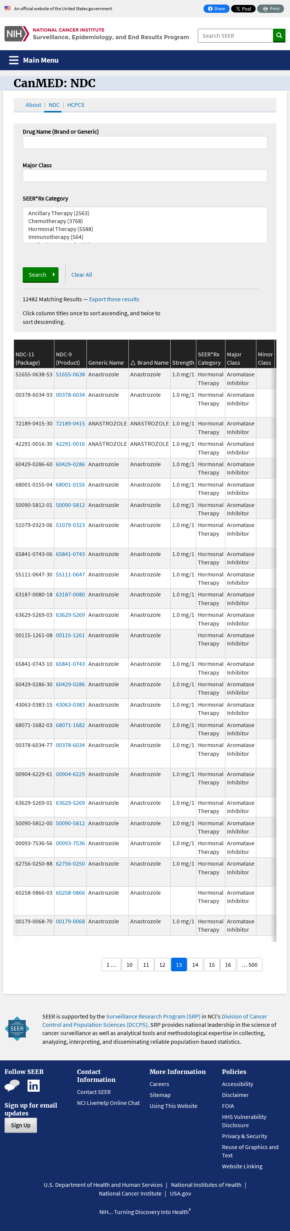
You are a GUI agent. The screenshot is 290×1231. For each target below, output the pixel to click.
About (33, 104)
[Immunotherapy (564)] (145, 237)
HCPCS (76, 104)
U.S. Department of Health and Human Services (103, 1184)
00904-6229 (70, 774)
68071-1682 (70, 725)
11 (146, 964)
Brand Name (153, 362)
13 (179, 964)
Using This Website (173, 1105)
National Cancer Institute (130, 1193)
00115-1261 (70, 635)
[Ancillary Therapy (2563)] (145, 213)
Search (37, 274)
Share (219, 9)
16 (228, 964)
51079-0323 (70, 524)
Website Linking (242, 1166)
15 (212, 964)
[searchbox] (27, 174)
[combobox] (145, 175)
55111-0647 (70, 574)
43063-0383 (70, 704)
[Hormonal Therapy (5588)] (145, 229)
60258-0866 (70, 892)
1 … (111, 964)
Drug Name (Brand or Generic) (61, 131)
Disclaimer (235, 1095)
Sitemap (160, 1095)
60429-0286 (70, 464)
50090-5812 (70, 504)
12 (162, 964)
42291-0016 (70, 443)
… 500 (250, 964)
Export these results (114, 299)
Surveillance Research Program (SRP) (153, 1016)
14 (195, 964)
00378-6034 (70, 394)
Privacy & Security (244, 1136)
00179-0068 (70, 921)
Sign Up (21, 1125)
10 (129, 964)
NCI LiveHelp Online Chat (108, 1102)
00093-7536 (70, 843)
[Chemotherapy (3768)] (145, 221)
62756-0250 (70, 863)
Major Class (37, 165)
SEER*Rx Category (45, 198)
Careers (159, 1084)
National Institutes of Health (206, 1184)
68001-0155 (70, 484)
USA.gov (180, 1193)
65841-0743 (70, 554)
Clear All (81, 274)
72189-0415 (70, 423)
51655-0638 (70, 374)
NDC (54, 104)
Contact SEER (94, 1091)
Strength (183, 362)
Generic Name (106, 362)
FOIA (228, 1105)
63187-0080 (70, 594)
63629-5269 (70, 614)
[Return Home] (97, 33)
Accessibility (237, 1084)
